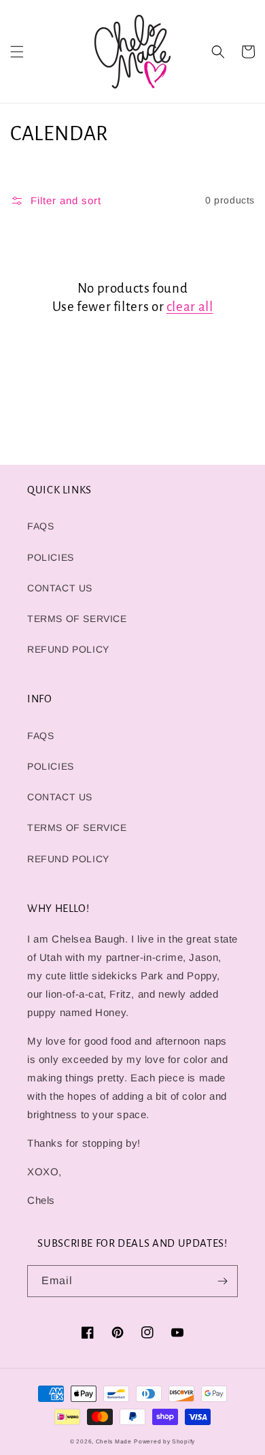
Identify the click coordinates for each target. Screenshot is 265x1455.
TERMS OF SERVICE (77, 618)
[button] (17, 52)
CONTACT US (59, 588)
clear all (189, 306)
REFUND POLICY (68, 649)
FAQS (40, 526)
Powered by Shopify (164, 1441)
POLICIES (50, 557)
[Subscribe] (222, 1281)
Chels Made (114, 1441)
